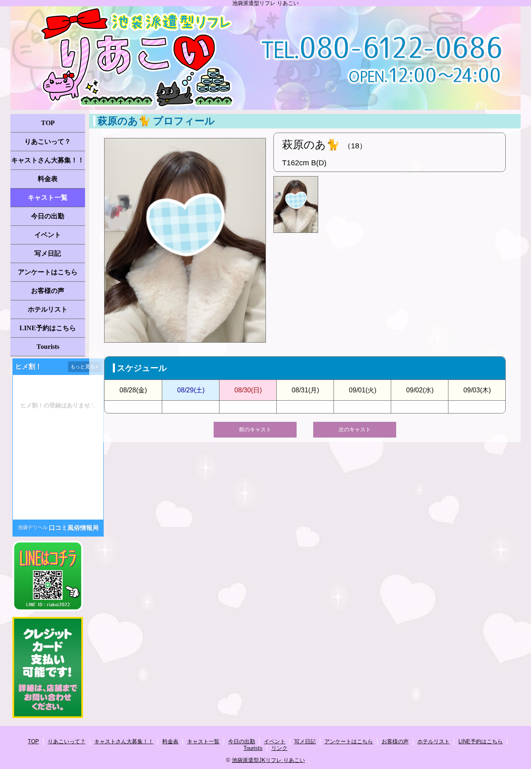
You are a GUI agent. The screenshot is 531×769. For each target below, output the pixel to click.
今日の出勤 (47, 216)
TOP (48, 122)
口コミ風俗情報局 (74, 527)
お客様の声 (47, 290)
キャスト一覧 (48, 197)
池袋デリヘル (33, 527)
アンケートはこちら (48, 272)
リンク (279, 748)
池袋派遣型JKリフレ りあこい (268, 760)
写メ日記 (47, 253)
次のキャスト (355, 429)
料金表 (48, 178)
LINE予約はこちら (47, 327)
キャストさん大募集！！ (47, 160)
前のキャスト (255, 429)
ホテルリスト (48, 309)
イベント (47, 234)
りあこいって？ (47, 141)
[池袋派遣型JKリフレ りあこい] (265, 58)
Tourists (48, 346)
